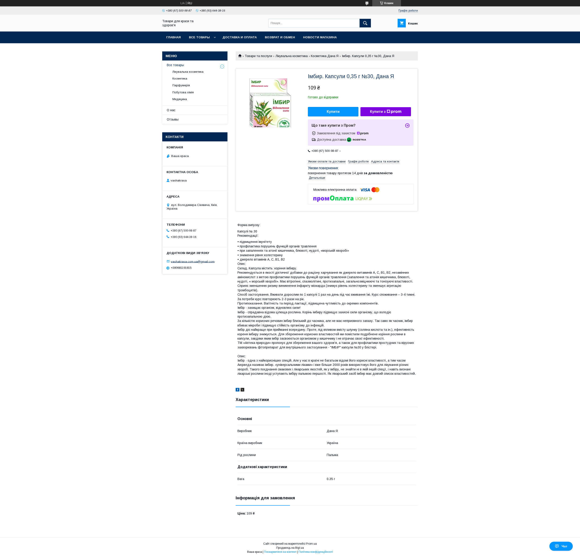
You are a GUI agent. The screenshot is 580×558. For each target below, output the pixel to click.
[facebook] (237, 390)
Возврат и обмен (280, 37)
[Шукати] (365, 23)
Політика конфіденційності (315, 551)
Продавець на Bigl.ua (290, 547)
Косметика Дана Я (324, 56)
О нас (171, 110)
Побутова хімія (183, 92)
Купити (333, 112)
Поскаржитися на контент (280, 551)
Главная (173, 37)
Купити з (378, 112)
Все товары (199, 37)
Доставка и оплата (239, 37)
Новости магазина (320, 37)
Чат (564, 546)
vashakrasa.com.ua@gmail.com (193, 261)
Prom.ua (311, 543)
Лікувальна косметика (292, 56)
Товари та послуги (258, 56)
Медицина (179, 99)
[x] (242, 390)
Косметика (179, 78)
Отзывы (173, 119)
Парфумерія (181, 85)
